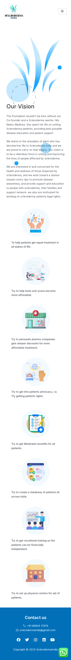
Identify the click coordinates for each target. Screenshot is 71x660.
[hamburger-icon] (62, 11)
